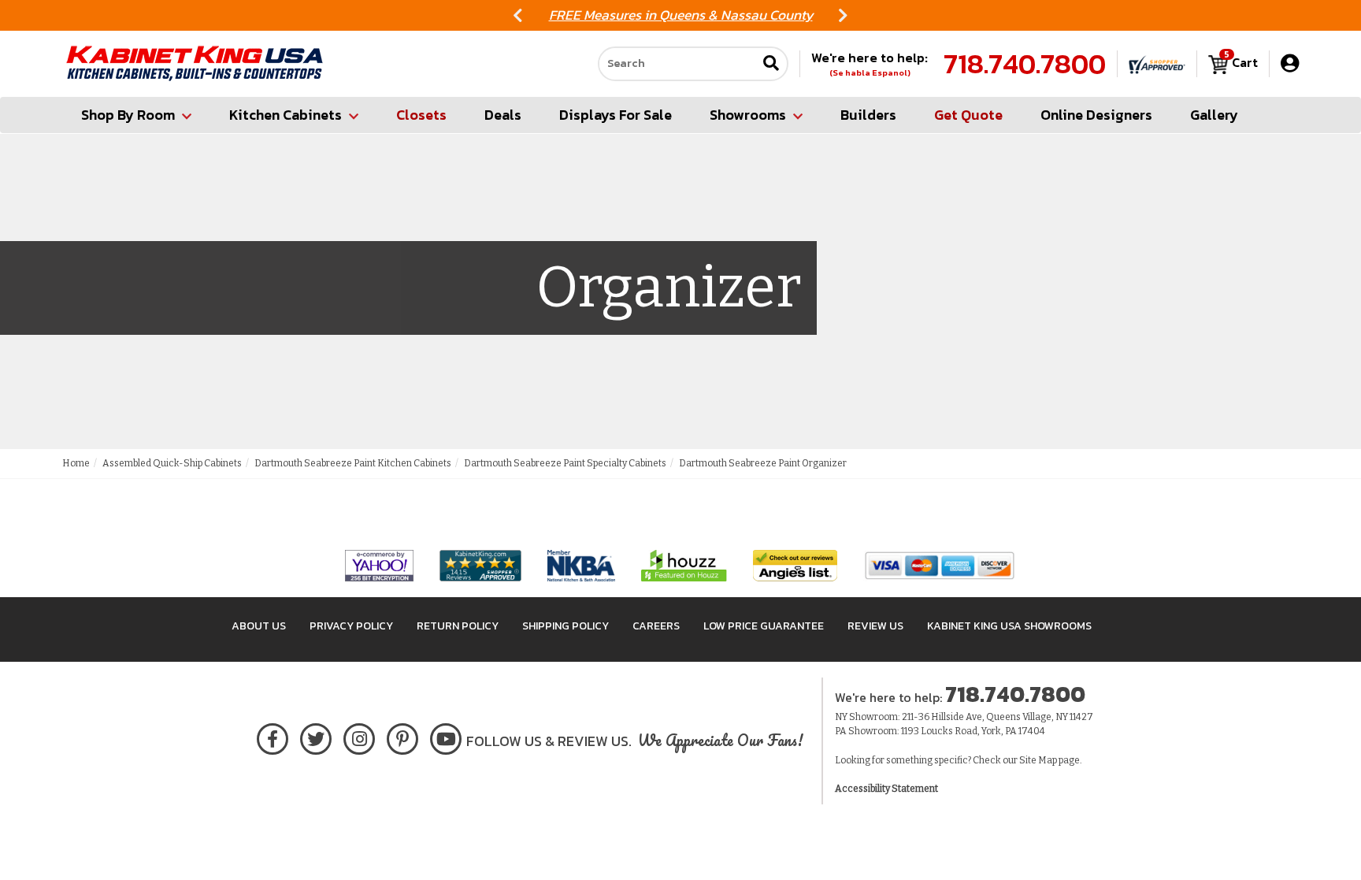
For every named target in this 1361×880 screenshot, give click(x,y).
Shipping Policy (565, 626)
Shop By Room (128, 114)
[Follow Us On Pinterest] (402, 736)
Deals (502, 114)
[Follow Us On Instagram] (359, 736)
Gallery (1214, 114)
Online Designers (1096, 114)
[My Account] (1290, 63)
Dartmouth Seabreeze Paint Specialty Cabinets (565, 463)
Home (76, 463)
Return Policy (458, 626)
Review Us (875, 626)
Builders (868, 114)
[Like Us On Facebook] (272, 736)
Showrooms (748, 114)
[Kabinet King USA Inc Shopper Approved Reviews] (1157, 63)
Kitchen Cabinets (285, 114)
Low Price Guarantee (763, 626)
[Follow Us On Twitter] (315, 736)
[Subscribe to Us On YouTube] (446, 736)
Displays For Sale (615, 114)
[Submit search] (771, 64)
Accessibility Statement (886, 788)
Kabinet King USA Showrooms (1009, 626)
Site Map (1038, 760)
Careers (656, 626)
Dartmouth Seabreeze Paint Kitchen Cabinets (352, 463)
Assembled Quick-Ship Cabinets (172, 463)
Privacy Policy (351, 626)
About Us (259, 626)
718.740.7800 (1025, 64)
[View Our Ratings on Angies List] (796, 565)
